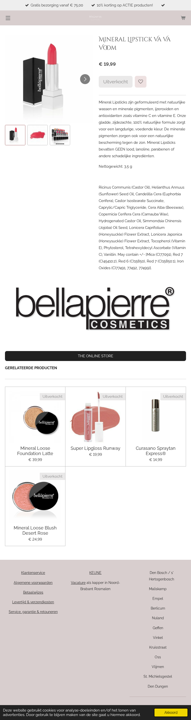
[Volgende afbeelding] (85, 79)
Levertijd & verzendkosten (33, 602)
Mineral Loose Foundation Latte (35, 451)
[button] (15, 135)
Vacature (78, 583)
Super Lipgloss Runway (95, 448)
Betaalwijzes (33, 592)
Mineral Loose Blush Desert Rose (35, 530)
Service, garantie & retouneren (33, 612)
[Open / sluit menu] (7, 18)
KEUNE (95, 573)
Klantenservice (33, 573)
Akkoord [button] (171, 713)
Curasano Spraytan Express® (156, 451)
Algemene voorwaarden (33, 583)
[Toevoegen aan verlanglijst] (140, 82)
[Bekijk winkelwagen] (183, 18)
